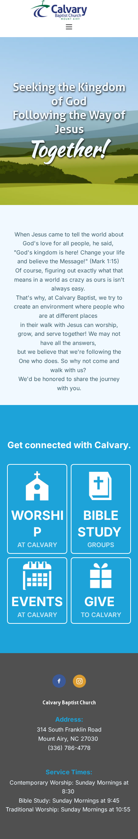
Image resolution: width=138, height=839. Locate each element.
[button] (69, 27)
